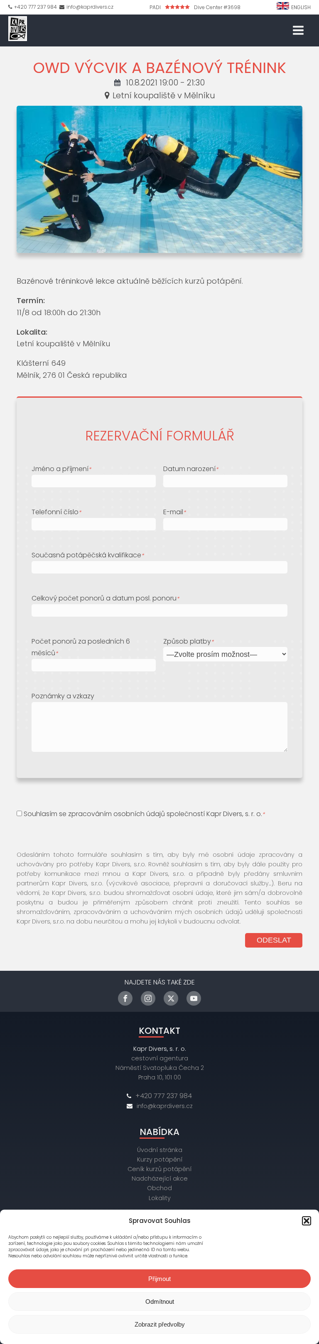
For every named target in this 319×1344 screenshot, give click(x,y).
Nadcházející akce (160, 1178)
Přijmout (159, 1278)
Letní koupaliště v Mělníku (164, 95)
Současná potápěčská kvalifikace (88, 555)
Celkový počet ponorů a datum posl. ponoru (105, 598)
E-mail (174, 512)
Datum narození (190, 469)
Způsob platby (188, 641)
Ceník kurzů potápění (159, 1169)
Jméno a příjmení (61, 469)
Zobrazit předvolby (160, 1324)
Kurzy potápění (159, 1159)
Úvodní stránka (159, 1150)
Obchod (159, 1188)
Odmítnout (159, 1301)
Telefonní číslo (56, 512)
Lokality (160, 1198)
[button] (306, 1221)
